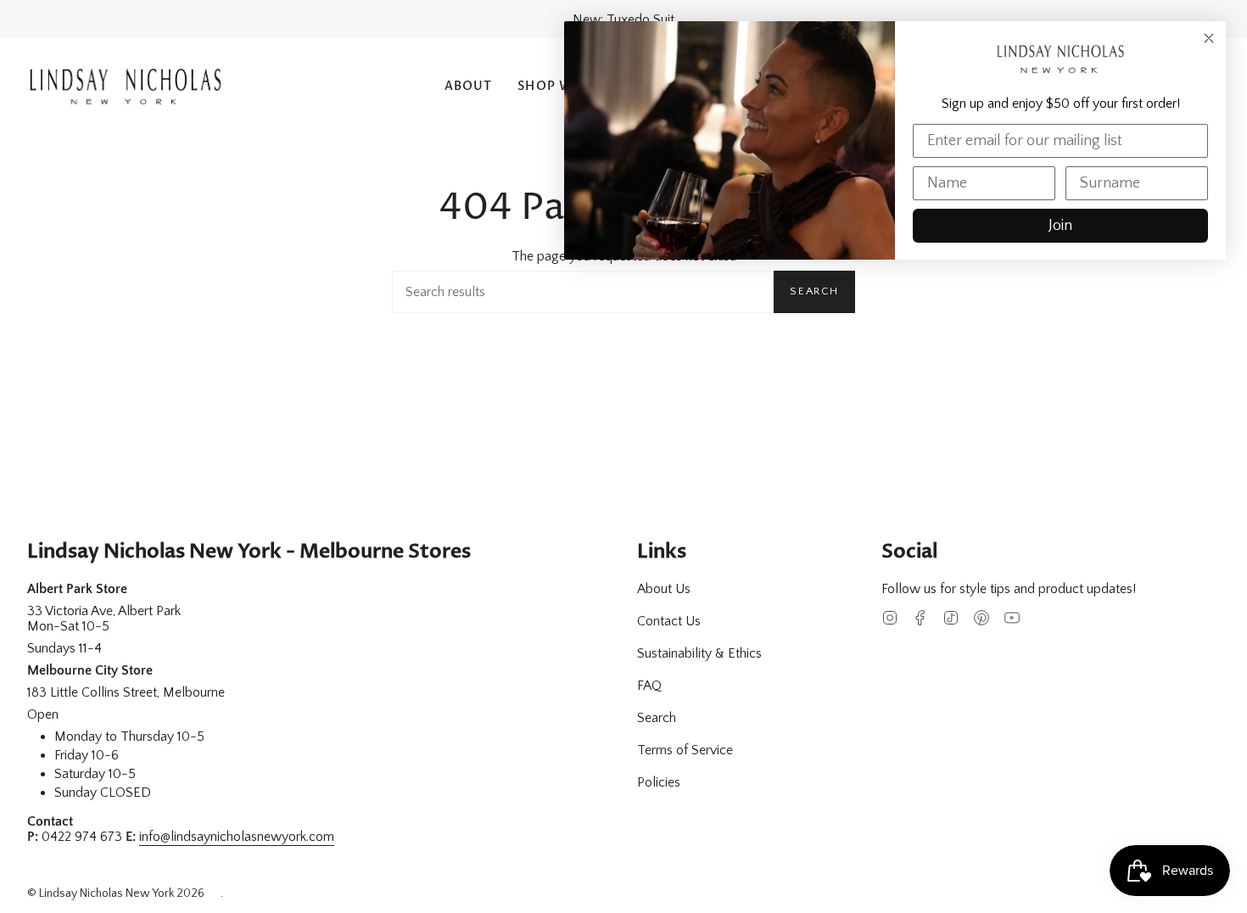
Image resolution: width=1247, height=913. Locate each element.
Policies (658, 782)
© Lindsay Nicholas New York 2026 (115, 893)
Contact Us (669, 621)
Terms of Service (685, 750)
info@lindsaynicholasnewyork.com (236, 836)
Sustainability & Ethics (699, 653)
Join (1060, 225)
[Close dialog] (1209, 38)
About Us (664, 589)
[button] (469, 86)
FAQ (649, 685)
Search (814, 291)
